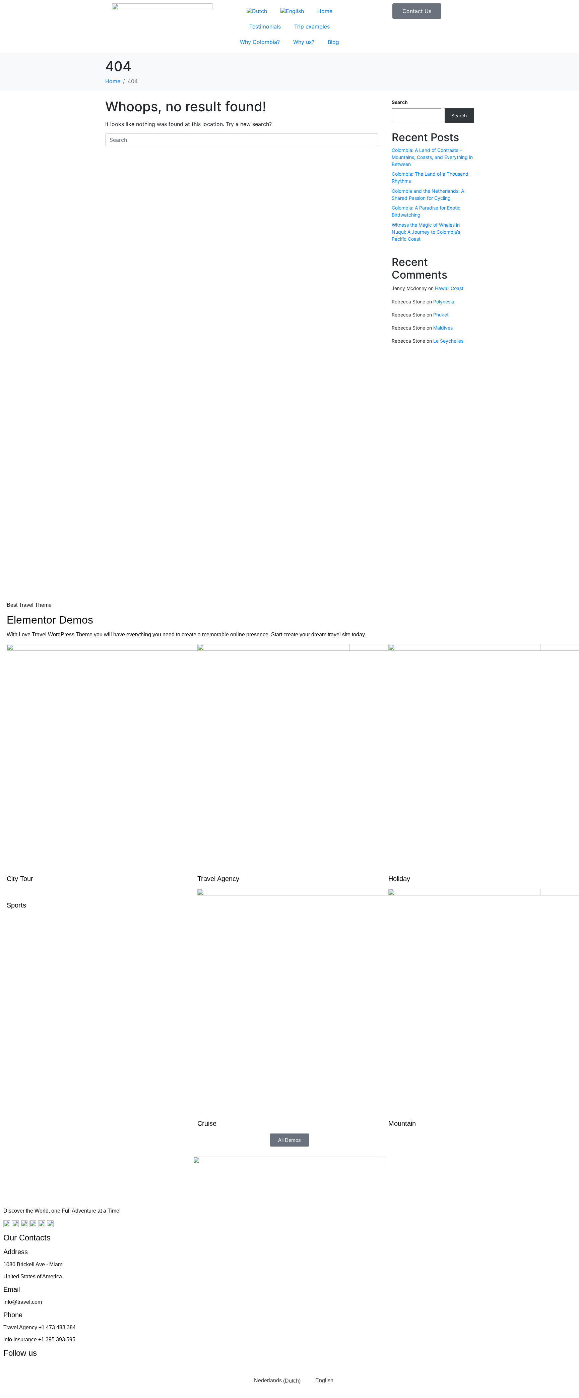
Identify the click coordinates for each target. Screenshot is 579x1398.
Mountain (402, 1123)
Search (400, 102)
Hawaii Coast (449, 288)
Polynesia (443, 301)
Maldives (443, 328)
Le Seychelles (448, 341)
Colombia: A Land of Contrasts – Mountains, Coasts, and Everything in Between (432, 157)
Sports (16, 905)
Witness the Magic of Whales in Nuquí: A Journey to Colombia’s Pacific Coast (426, 232)
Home (324, 11)
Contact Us (416, 11)
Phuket (441, 314)
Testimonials (265, 26)
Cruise (206, 1123)
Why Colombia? (260, 42)
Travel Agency (218, 878)
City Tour (20, 878)
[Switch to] (257, 11)
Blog (333, 42)
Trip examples (312, 26)
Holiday (399, 878)
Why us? (303, 42)
